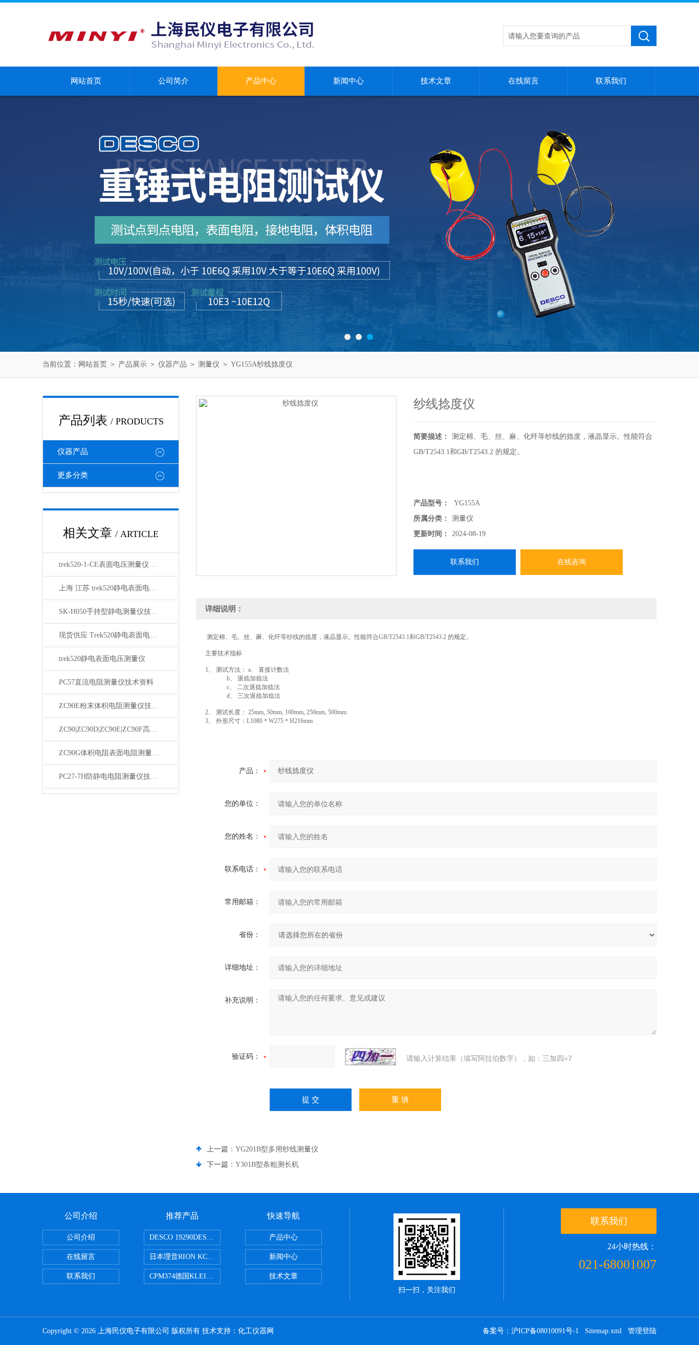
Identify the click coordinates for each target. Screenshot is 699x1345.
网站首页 (86, 81)
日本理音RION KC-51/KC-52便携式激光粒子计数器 (185, 1257)
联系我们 (611, 81)
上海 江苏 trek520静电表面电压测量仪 (118, 588)
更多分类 (72, 475)
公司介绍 (81, 1237)
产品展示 (132, 364)
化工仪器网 (256, 1331)
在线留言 (523, 81)
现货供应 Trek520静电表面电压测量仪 (118, 635)
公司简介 (173, 81)
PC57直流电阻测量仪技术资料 (106, 682)
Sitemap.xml (603, 1331)
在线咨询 (571, 562)
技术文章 (436, 81)
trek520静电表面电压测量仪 (102, 659)
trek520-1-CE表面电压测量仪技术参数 (118, 564)
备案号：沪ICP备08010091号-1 (531, 1331)
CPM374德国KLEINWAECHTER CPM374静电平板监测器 (185, 1276)
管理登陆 (642, 1331)
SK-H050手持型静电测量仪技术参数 (115, 611)
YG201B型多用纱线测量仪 (276, 1149)
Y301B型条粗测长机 (267, 1164)
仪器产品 (172, 364)
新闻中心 (348, 81)
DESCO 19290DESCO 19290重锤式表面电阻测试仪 (185, 1237)
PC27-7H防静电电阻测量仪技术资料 (115, 776)
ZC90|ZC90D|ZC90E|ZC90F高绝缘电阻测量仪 (118, 729)
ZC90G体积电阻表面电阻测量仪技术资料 (118, 753)
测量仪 (209, 364)
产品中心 (261, 81)
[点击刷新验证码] (370, 1056)
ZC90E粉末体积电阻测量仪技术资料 (116, 706)
